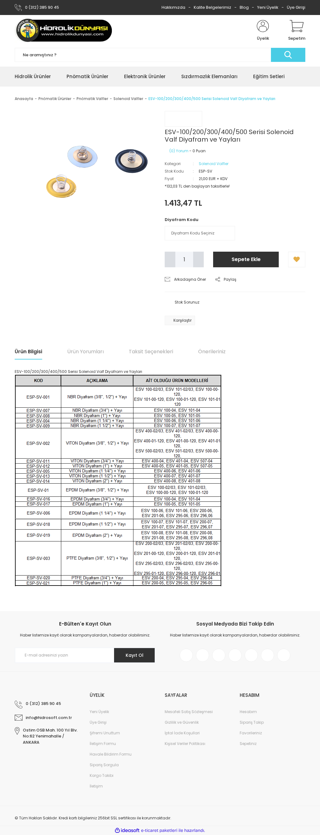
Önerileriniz (212, 351)
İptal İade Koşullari (182, 733)
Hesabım (248, 711)
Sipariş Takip (252, 722)
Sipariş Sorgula (104, 764)
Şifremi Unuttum (105, 733)
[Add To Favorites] (296, 259)
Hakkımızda (173, 7)
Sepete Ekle (246, 259)
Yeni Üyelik (267, 7)
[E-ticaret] (159, 830)
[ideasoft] (127, 830)
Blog (244, 7)
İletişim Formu (103, 743)
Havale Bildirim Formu (111, 754)
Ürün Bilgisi (28, 351)
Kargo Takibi (101, 775)
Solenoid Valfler (213, 163)
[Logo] (64, 30)
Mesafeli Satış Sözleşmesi (189, 711)
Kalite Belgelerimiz (212, 7)
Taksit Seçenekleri (151, 351)
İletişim (96, 786)
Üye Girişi (296, 7)
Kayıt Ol (134, 655)
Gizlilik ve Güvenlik (182, 722)
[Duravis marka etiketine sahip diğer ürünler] (183, 119)
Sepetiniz (248, 743)
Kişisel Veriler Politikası (185, 743)
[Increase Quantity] (198, 259)
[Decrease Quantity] (170, 259)
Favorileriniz (251, 733)
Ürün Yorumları (85, 351)
